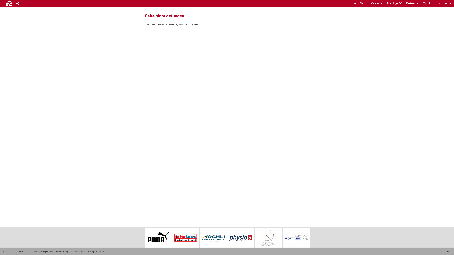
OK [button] (448, 251)
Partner (410, 3)
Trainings (392, 3)
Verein (375, 3)
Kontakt (443, 3)
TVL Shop (428, 3)
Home (352, 3)
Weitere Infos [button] (105, 251)
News (363, 3)
